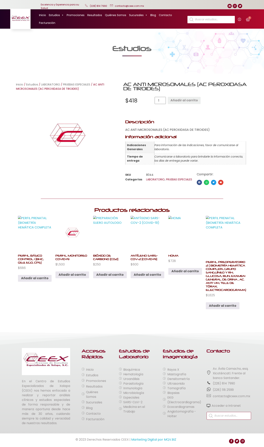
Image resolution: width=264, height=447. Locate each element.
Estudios (54, 15)
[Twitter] (240, 6)
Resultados (94, 15)
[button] (199, 182)
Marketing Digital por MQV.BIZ (153, 439)
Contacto (165, 15)
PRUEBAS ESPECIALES (76, 84)
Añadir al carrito (184, 100)
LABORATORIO (50, 84)
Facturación (47, 23)
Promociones (75, 15)
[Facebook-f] (231, 441)
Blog (153, 15)
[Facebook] (229, 6)
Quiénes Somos (115, 15)
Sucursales (136, 15)
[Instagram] (235, 6)
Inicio (42, 15)
